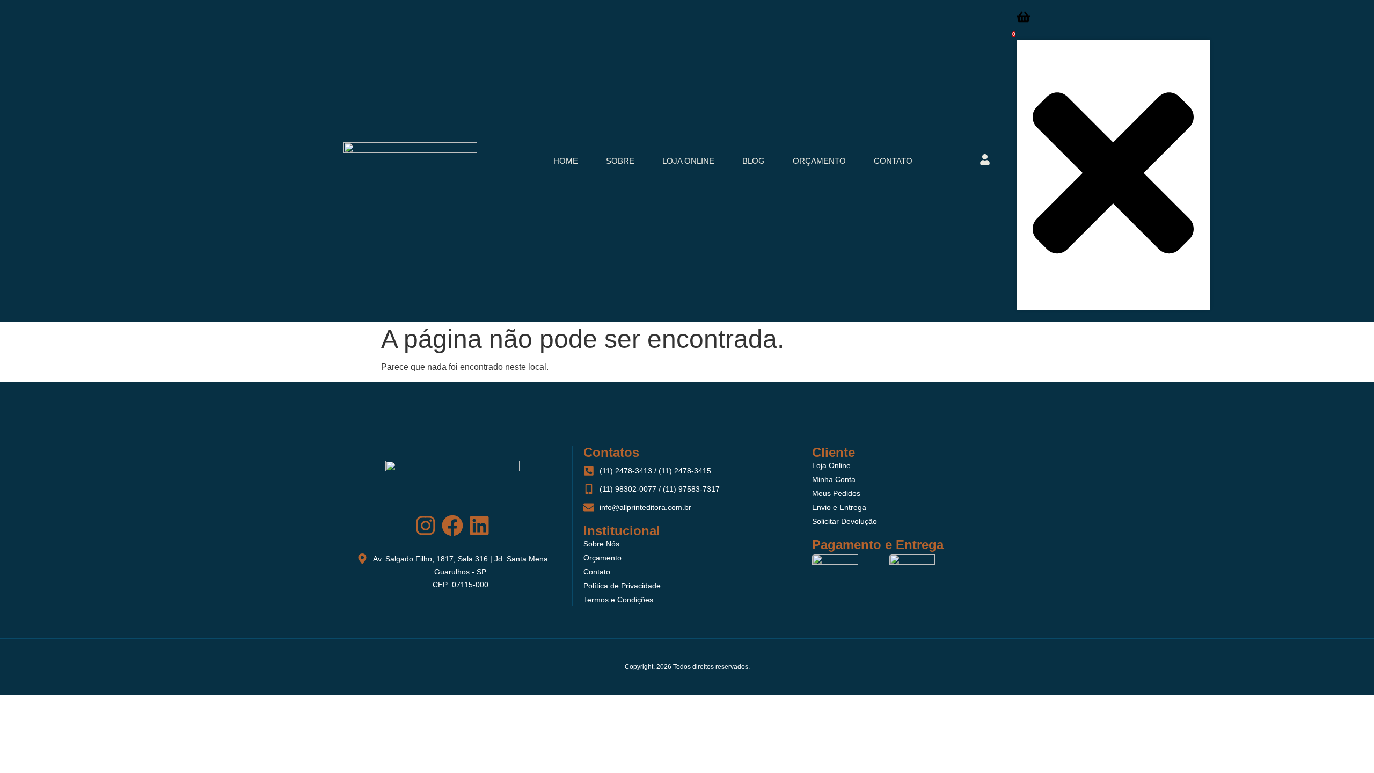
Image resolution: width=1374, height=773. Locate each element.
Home (565, 160)
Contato (893, 160)
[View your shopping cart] (1023, 20)
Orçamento (819, 160)
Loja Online (688, 160)
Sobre (620, 160)
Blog (753, 160)
